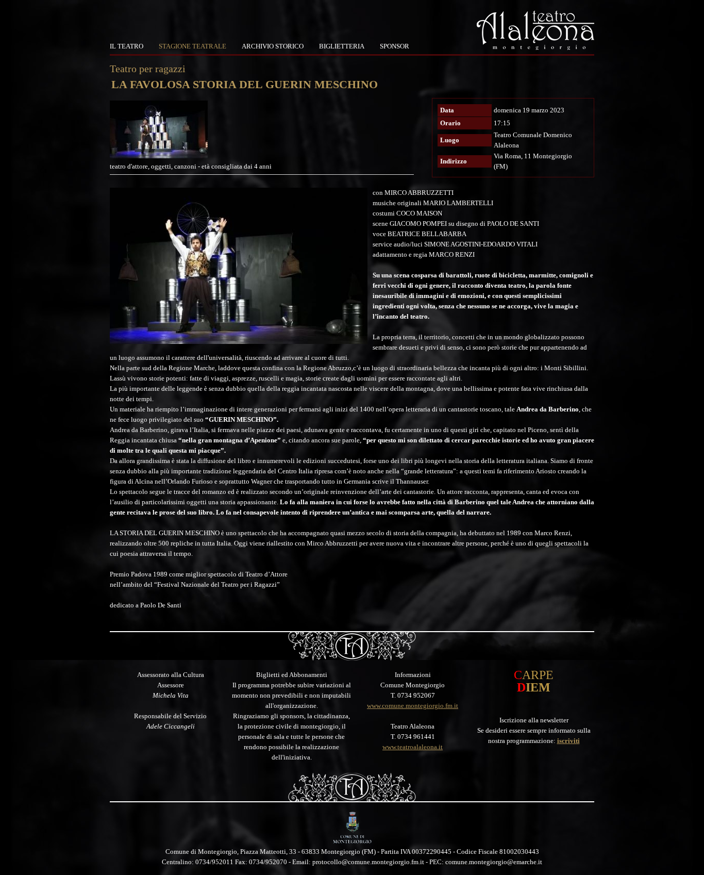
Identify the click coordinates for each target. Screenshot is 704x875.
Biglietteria (341, 46)
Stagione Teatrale (192, 46)
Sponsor (394, 46)
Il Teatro (126, 46)
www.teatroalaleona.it (412, 747)
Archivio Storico (273, 46)
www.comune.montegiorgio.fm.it (412, 705)
